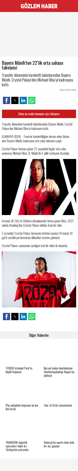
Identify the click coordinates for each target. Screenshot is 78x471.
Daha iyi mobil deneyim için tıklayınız (39, 114)
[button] (6, 100)
